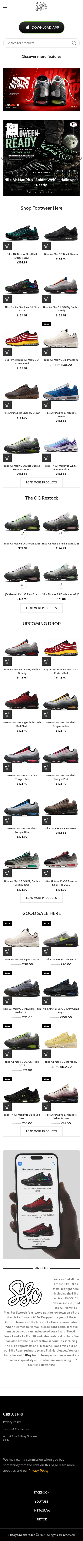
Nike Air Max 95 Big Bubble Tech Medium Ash (22, 1010)
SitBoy (27, 1355)
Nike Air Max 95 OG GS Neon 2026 (22, 1063)
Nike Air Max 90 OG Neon (61, 959)
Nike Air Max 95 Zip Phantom (61, 359)
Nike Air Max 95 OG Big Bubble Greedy (61, 308)
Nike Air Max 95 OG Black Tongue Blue (22, 830)
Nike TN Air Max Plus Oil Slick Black (22, 308)
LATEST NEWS (41, 172)
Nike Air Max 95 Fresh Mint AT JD (61, 594)
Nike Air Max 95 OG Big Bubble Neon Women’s (22, 467)
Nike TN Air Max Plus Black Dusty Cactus (22, 255)
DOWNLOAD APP (45, 27)
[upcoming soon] (46, 299)
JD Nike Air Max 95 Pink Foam (22, 594)
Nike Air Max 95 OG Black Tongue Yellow (61, 724)
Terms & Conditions (16, 1429)
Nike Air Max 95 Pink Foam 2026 (60, 543)
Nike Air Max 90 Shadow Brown (22, 412)
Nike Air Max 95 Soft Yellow (61, 1061)
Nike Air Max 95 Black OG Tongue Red (22, 777)
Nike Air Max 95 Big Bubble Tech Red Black (22, 724)
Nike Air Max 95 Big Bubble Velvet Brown (61, 1116)
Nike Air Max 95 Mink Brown (61, 828)
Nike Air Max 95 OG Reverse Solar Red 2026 (61, 883)
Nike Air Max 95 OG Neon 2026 (22, 543)
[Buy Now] (7, 246)
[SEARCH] (74, 43)
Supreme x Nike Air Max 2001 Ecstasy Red (22, 361)
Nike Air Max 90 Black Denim (61, 254)
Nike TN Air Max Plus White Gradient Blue (61, 467)
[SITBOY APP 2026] (41, 1204)
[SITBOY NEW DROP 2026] (41, 89)
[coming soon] (7, 352)
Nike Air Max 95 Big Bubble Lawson (61, 414)
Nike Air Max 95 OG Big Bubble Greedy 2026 (22, 883)
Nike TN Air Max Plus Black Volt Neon (22, 1116)
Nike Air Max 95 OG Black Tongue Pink (61, 777)
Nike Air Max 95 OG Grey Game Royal (61, 1010)
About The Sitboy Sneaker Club (20, 1438)
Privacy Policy (12, 1422)
